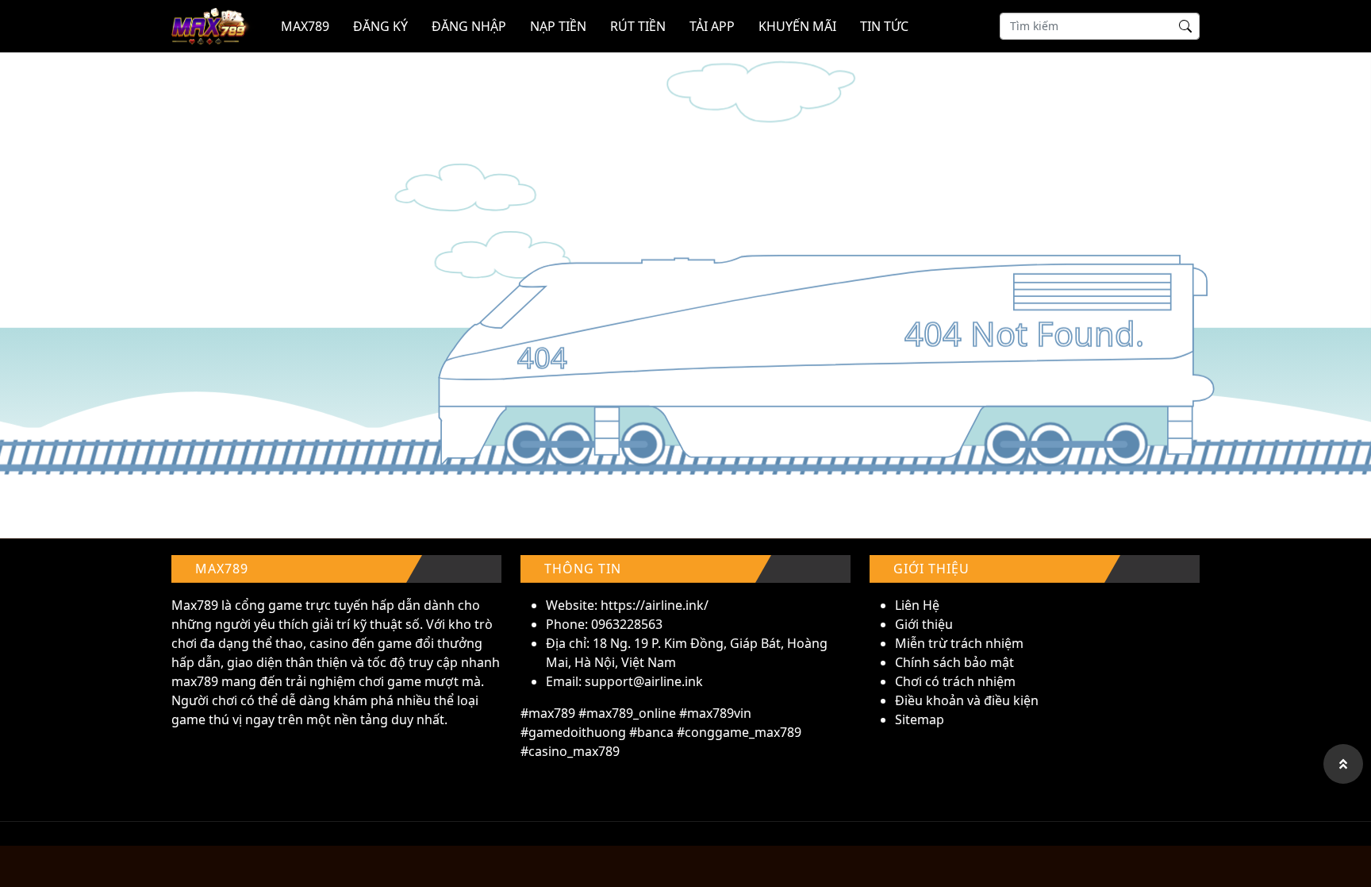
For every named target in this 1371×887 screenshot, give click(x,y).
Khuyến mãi (797, 26)
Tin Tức (884, 26)
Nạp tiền (558, 26)
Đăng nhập (469, 26)
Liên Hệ (917, 605)
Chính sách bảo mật (954, 662)
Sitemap (919, 719)
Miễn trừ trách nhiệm (959, 643)
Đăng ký (380, 26)
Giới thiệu (924, 624)
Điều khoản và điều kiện (967, 700)
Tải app (712, 26)
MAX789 (305, 26)
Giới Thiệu (931, 568)
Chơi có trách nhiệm (955, 681)
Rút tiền (638, 26)
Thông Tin (582, 568)
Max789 (194, 605)
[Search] (1185, 28)
